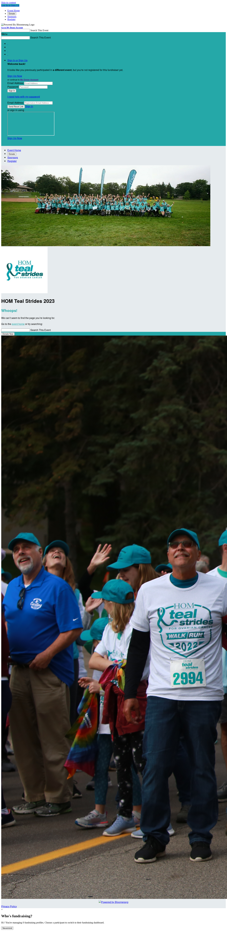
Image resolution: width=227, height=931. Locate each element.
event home (18, 324)
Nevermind (7, 928)
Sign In (29, 106)
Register (11, 19)
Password (12, 86)
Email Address (15, 83)
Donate (12, 14)
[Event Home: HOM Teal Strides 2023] (24, 292)
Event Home (13, 10)
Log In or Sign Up (10, 5)
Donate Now (7, 334)
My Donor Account (29, 79)
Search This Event (39, 30)
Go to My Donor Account (12, 27)
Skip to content (8, 2)
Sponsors (11, 16)
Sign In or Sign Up (17, 60)
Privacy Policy (9, 906)
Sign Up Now (14, 76)
